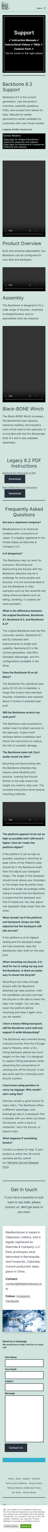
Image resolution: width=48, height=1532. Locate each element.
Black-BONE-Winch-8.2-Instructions (20, 487)
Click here (8, 139)
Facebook (12, 1301)
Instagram (23, 1296)
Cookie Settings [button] (11, 1526)
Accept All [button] (26, 1526)
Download (15, 478)
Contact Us (16, 1447)
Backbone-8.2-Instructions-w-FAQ (19, 473)
